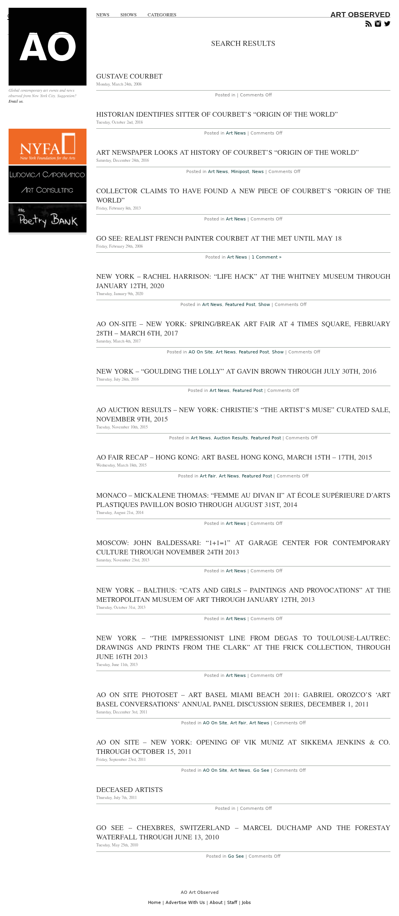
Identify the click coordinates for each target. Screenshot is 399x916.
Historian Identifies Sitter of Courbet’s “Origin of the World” (217, 114)
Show (264, 304)
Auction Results (231, 438)
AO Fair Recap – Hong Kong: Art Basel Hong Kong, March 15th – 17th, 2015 (234, 456)
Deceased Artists (129, 789)
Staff (232, 902)
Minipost (240, 171)
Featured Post (240, 304)
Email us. (16, 101)
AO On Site (201, 352)
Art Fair (208, 476)
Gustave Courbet (129, 75)
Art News (236, 133)
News (102, 14)
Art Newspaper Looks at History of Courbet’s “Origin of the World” (227, 152)
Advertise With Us (185, 902)
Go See (261, 770)
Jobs (246, 902)
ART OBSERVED (360, 14)
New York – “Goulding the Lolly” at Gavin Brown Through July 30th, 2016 (236, 371)
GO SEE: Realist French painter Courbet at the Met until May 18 (219, 238)
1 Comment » (267, 257)
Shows (128, 14)
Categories (162, 14)
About (216, 902)
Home (154, 902)
